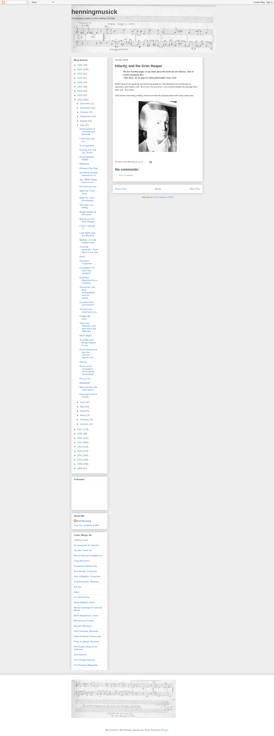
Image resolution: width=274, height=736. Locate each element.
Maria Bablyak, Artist (84, 602)
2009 (80, 464)
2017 (80, 429)
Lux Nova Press (82, 597)
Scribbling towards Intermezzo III (88, 174)
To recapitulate (86, 145)
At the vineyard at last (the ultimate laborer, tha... (88, 353)
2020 (80, 91)
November (85, 108)
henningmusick (94, 11)
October (84, 112)
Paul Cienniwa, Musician (86, 631)
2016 (80, 433)
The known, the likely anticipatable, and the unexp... (87, 292)
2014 (80, 442)
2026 (80, 65)
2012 (80, 451)
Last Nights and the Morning (87, 234)
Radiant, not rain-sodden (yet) (88, 241)
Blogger (164, 729)
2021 (80, 86)
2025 (80, 69)
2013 (80, 446)
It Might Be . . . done (86, 317)
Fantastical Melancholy (85, 566)
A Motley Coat (81, 540)
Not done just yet (87, 186)
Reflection (84, 164)
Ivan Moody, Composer (85, 571)
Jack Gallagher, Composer (87, 576)
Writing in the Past (88, 168)
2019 (80, 95)
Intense (83, 362)
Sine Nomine (80, 654)
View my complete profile (86, 525)
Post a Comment (126, 175)
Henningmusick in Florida (88, 395)
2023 (80, 78)
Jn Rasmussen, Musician (86, 581)
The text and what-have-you (88, 310)
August (84, 121)
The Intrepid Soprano (84, 660)
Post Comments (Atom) (163, 197)
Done (82, 256)
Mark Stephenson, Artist (86, 615)
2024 (80, 73)
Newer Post (121, 188)
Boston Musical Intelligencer (88, 555)
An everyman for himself (86, 545)
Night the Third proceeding (86, 199)
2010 (80, 459)
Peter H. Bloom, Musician (86, 641)
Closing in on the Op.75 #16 (87, 151)
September (86, 116)
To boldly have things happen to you (87, 342)
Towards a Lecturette (85, 262)
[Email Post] (150, 161)
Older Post (195, 188)
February (85, 419)
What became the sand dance (88, 388)
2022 (80, 82)
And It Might (85, 335)
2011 (80, 455)
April (82, 411)
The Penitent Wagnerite (86, 665)
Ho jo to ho (84, 378)
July (82, 125)
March (83, 415)
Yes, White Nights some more (88, 180)
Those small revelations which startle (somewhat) (86, 370)
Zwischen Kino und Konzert (86, 303)
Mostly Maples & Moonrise (87, 213)
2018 (80, 99)
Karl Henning (84, 521)
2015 (80, 438)
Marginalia (84, 383)
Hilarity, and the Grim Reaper (138, 66)
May (82, 406)
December (85, 103)
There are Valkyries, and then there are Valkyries (87, 327)
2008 (80, 468)
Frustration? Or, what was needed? (87, 270)
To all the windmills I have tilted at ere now (88, 249)
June (83, 402)
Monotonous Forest (84, 620)
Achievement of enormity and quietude (87, 132)
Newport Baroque (82, 626)
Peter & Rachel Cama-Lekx (87, 636)
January (84, 424)
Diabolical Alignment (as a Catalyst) (88, 280)
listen (76, 592)
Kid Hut (77, 587)
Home (158, 188)
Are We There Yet (83, 550)
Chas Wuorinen (81, 560)
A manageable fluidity (86, 158)
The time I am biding (86, 206)
